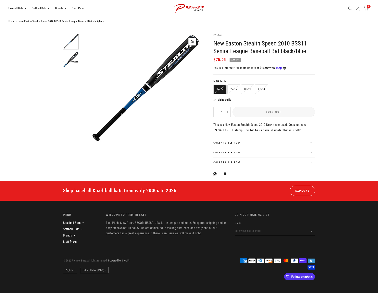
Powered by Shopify (119, 260)
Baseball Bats (15, 8)
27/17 (234, 89)
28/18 (261, 89)
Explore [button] (302, 190)
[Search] (350, 8)
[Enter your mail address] (311, 231)
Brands (59, 8)
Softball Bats (39, 8)
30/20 (247, 89)
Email (238, 223)
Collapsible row (226, 142)
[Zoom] (192, 41)
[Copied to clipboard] (226, 174)
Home (11, 21)
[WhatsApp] (216, 173)
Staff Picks (78, 8)
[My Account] (358, 8)
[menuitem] (18, 8)
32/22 (220, 89)
